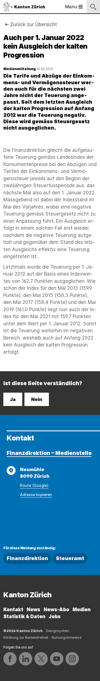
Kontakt (13, 609)
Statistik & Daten (24, 616)
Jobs (55, 616)
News (33, 609)
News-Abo (56, 609)
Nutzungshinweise (66, 637)
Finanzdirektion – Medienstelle (49, 453)
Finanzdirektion (27, 558)
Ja (13, 399)
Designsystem (57, 631)
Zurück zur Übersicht (33, 24)
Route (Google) (34, 485)
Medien (81, 609)
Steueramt (70, 558)
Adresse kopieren (36, 494)
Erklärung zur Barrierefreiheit (25, 637)
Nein (36, 399)
